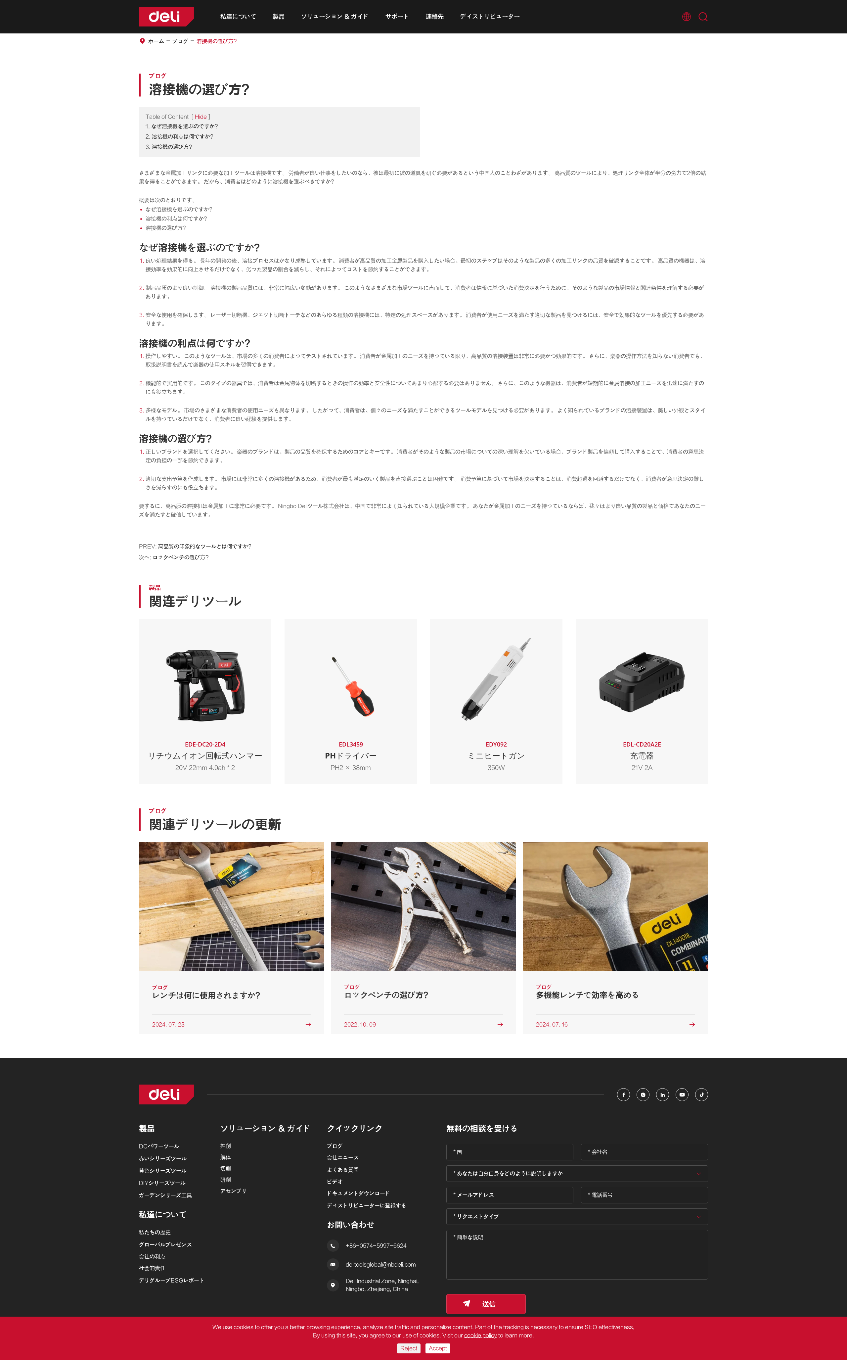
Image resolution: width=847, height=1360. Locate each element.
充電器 (642, 755)
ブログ (180, 41)
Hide (201, 117)
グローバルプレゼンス (165, 1245)
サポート (397, 16)
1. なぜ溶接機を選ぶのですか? (182, 126)
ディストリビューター (490, 16)
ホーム (156, 41)
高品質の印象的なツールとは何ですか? (204, 547)
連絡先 (435, 16)
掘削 (225, 1146)
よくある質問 (343, 1170)
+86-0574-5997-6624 (376, 1246)
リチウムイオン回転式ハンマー (205, 755)
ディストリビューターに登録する (366, 1206)
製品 (279, 16)
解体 (225, 1157)
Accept (438, 1348)
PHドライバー (351, 755)
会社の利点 (152, 1257)
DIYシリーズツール (162, 1183)
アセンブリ (233, 1191)
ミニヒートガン (496, 755)
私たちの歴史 (155, 1233)
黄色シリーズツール (163, 1171)
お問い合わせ (351, 1225)
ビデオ (335, 1182)
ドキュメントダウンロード (358, 1193)
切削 (225, 1169)
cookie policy (480, 1335)
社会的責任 (152, 1268)
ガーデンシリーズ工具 (165, 1195)
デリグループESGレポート (171, 1281)
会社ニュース (343, 1158)
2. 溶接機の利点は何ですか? (179, 137)
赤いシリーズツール (163, 1159)
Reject (408, 1348)
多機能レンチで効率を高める (587, 995)
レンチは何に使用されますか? (206, 995)
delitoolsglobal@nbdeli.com (381, 1265)
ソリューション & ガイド (335, 16)
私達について (238, 16)
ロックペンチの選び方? (181, 557)
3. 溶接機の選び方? (169, 147)
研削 (225, 1180)
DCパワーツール (159, 1146)
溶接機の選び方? (217, 41)
